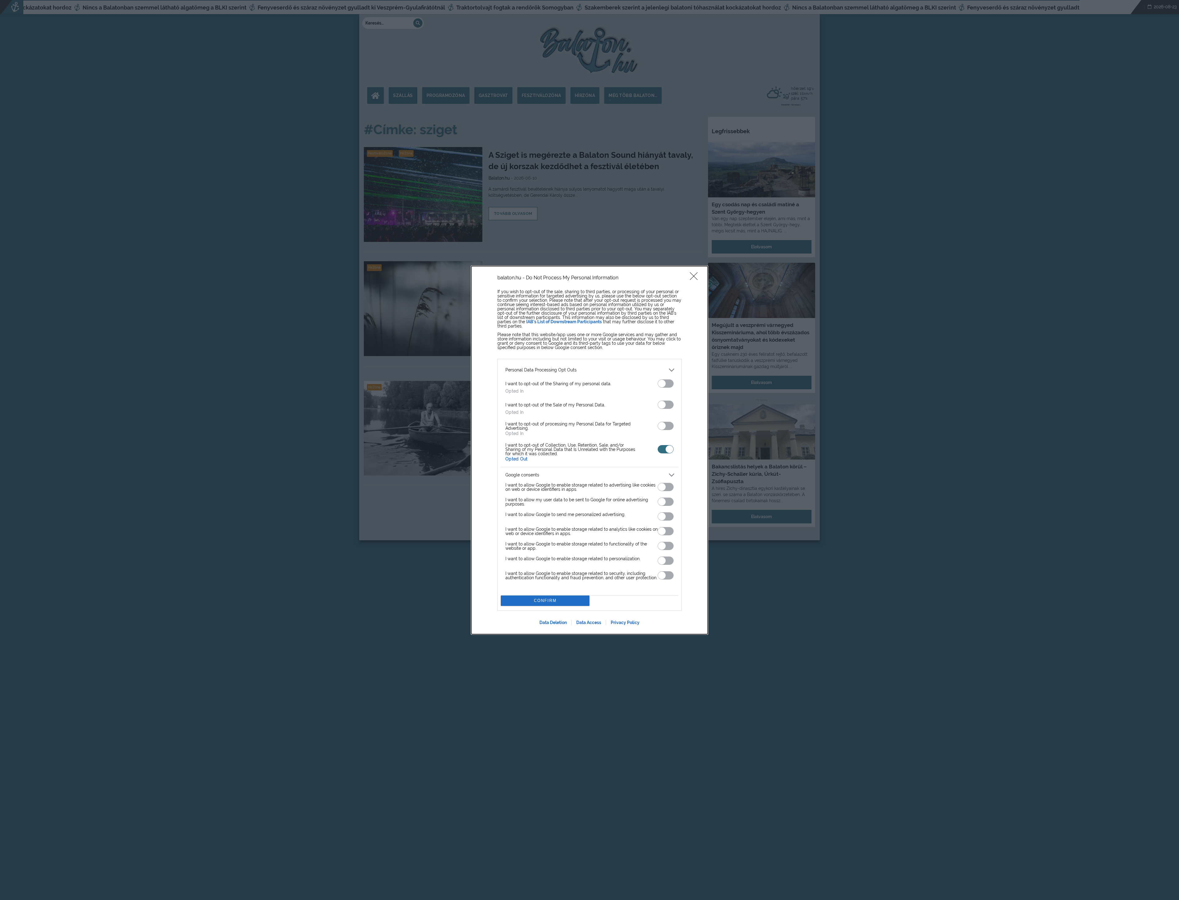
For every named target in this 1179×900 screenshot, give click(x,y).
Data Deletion (553, 622)
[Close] (696, 278)
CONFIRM (545, 600)
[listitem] (589, 370)
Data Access (588, 622)
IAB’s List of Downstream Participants (564, 321)
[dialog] (589, 450)
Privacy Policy (625, 622)
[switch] (666, 383)
